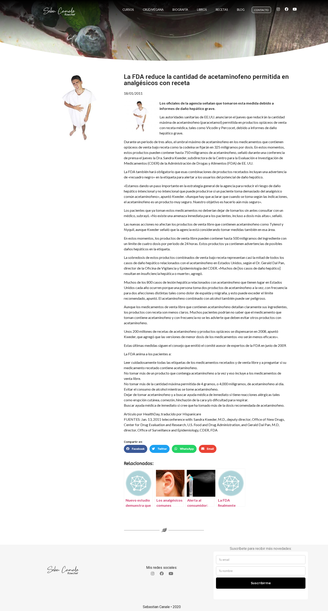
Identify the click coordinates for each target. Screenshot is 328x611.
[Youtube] (294, 9)
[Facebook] (286, 9)
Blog (241, 9)
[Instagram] (278, 9)
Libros (202, 9)
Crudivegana (153, 9)
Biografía (180, 9)
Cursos (128, 9)
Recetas (222, 9)
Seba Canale (59, 11)
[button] (135, 449)
